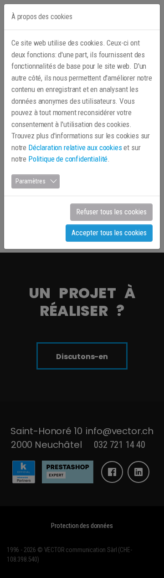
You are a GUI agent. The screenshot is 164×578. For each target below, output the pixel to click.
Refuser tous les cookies (111, 212)
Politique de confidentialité (68, 158)
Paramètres (30, 181)
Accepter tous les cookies (109, 232)
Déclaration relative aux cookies (75, 147)
